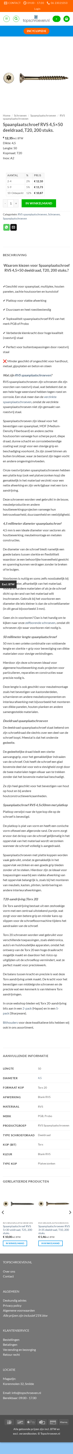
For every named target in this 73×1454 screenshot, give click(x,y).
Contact (8, 1276)
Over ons (9, 1271)
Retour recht (11, 1354)
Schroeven (20, 115)
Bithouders (10, 1022)
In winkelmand (39, 203)
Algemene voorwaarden (19, 1310)
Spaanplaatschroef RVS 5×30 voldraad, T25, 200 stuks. (17, 1230)
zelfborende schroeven (40, 623)
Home (6, 115)
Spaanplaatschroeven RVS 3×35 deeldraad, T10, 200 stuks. (54, 1230)
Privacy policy (12, 1305)
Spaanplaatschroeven (43, 115)
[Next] (70, 1220)
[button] (37, 9)
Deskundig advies (14, 1300)
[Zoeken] (16, 19)
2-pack (27, 1008)
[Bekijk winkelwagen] (66, 19)
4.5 (40, 1078)
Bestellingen (11, 1339)
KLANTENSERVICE (16, 1330)
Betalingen (10, 1344)
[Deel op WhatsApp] (6, 227)
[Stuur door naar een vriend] (13, 227)
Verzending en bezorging (19, 1349)
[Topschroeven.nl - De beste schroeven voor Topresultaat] (36, 19)
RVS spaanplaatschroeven (32, 214)
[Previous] (3, 1220)
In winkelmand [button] (15, 1243)
